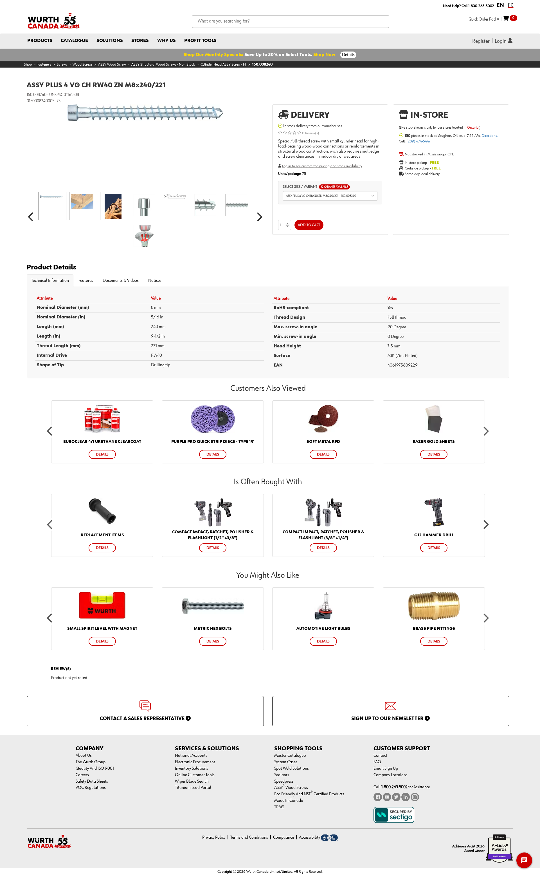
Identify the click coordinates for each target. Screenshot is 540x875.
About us (84, 755)
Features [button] (85, 280)
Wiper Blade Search (192, 781)
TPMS (279, 807)
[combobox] (291, 21)
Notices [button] (154, 280)
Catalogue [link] (74, 40)
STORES (140, 40)
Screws (62, 64)
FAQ (377, 762)
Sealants (281, 775)
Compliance (283, 837)
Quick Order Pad (483, 19)
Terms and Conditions (249, 837)
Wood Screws (83, 64)
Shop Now (324, 55)
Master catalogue (290, 755)
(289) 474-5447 (418, 141)
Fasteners (44, 64)
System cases (285, 762)
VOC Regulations (91, 787)
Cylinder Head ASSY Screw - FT (223, 64)
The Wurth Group (90, 762)
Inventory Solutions (191, 768)
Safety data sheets (92, 781)
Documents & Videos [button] (121, 280)
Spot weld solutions (291, 768)
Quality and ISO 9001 (95, 768)
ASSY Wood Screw (112, 64)
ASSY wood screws (291, 787)
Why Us (166, 40)
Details (348, 55)
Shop (28, 64)
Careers (82, 775)
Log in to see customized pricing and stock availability (322, 166)
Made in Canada (288, 800)
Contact (380, 755)
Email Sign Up (386, 768)
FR (511, 5)
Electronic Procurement (195, 762)
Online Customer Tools (195, 775)
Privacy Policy (213, 837)
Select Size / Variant (315, 187)
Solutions (109, 40)
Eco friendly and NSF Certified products (309, 794)
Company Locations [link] (391, 775)
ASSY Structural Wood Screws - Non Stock (163, 64)
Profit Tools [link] (200, 40)
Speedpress (284, 781)
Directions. (490, 136)
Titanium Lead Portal (193, 787)
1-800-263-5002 (394, 787)
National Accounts (191, 755)
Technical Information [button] (50, 280)
